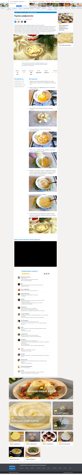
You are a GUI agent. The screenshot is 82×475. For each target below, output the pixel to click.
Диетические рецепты (38, 8)
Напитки (57, 1)
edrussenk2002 (17, 19)
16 (23, 19)
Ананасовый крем (41, 391)
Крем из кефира (60, 428)
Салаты (63, 1)
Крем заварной (15, 444)
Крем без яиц (14, 459)
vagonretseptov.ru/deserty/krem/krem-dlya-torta (30, 322)
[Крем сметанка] (32, 437)
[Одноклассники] (19, 22)
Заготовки (41, 1)
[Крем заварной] (16, 437)
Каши (52, 1)
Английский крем (65, 45)
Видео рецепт (29, 19)
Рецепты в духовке (44, 8)
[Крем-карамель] (49, 437)
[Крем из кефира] (63, 423)
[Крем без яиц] (16, 452)
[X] (25, 22)
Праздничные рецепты (3, 8)
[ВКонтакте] (15, 22)
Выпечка (21, 468)
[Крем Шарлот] (32, 452)
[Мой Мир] (22, 22)
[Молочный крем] (65, 437)
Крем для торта (60, 413)
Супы (71, 1)
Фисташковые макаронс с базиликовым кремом (63, 28)
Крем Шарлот (30, 459)
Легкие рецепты (61, 8)
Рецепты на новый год (67, 8)
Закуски (47, 1)
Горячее (27, 468)
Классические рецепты (32, 8)
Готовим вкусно (12, 467)
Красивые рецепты (73, 8)
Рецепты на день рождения (8, 8)
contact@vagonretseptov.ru (68, 472)
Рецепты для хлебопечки (49, 8)
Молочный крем (64, 444)
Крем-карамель (48, 444)
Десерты (35, 1)
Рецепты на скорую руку (55, 8)
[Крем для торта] (63, 408)
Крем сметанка (31, 444)
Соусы (67, 1)
